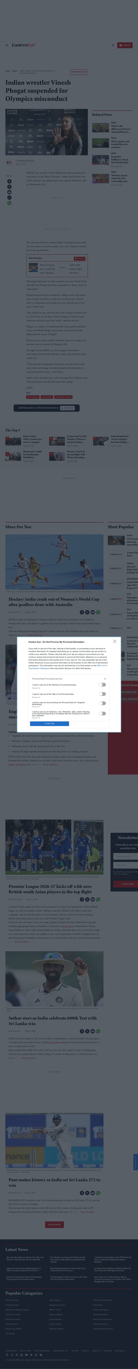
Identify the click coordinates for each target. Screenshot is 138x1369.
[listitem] (69, 678)
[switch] (102, 685)
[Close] (115, 642)
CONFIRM (50, 724)
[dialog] (69, 684)
